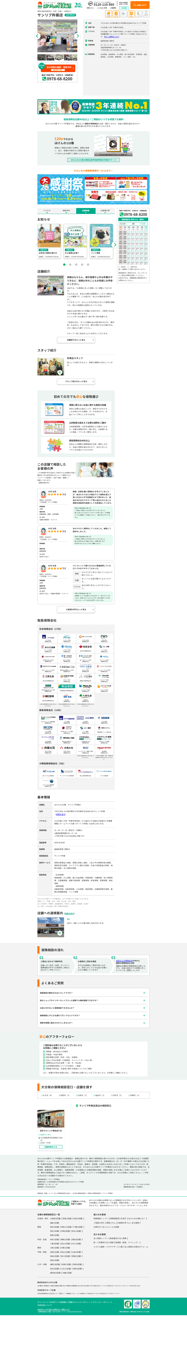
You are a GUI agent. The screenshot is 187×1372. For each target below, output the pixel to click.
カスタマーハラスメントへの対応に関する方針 (128, 1286)
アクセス (47, 210)
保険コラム (90, 8)
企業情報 (113, 8)
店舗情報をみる (50, 1147)
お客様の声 (105, 210)
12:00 (129, 242)
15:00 (129, 257)
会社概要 (39, 1286)
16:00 (129, 261)
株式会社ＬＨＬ (54, 1293)
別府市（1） (65, 1095)
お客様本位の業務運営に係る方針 (74, 1286)
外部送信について (44, 1305)
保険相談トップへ (101, 1218)
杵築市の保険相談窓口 (94, 1193)
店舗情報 (85, 210)
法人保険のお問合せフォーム (136, 1246)
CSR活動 (51, 1286)
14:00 (129, 252)
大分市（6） (48, 1095)
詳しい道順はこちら (111, 36)
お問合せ (97, 1227)
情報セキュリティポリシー (80, 1302)
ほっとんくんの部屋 (111, 1227)
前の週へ (123, 224)
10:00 (129, 233)
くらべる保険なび (81, 1293)
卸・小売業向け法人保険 (104, 1242)
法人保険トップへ (101, 1238)
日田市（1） (83, 1095)
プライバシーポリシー (101, 1302)
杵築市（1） (135, 1095)
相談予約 (66, 210)
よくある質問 (133, 1222)
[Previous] (37, 36)
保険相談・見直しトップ (44, 1193)
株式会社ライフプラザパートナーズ (110, 1293)
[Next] (77, 36)
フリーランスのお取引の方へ (107, 1286)
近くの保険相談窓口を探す (62, 1193)
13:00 (129, 247)
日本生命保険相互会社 (43, 1293)
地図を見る (60, 814)
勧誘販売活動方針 (59, 1286)
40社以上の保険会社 (124, 960)
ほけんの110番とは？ (136, 1218)
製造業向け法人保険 (118, 1238)
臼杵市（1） (118, 1095)
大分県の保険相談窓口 (79, 1193)
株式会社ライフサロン (93, 1293)
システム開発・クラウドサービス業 (108, 1246)
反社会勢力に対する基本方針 (91, 1286)
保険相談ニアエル (70, 1293)
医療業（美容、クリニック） (127, 1242)
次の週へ (143, 224)
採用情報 (124, 8)
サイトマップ (42, 1302)
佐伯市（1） (100, 1095)
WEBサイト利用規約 (58, 1302)
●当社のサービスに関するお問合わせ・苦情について (53, 1309)
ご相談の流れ (99, 1222)
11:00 (129, 237)
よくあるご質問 (102, 8)
